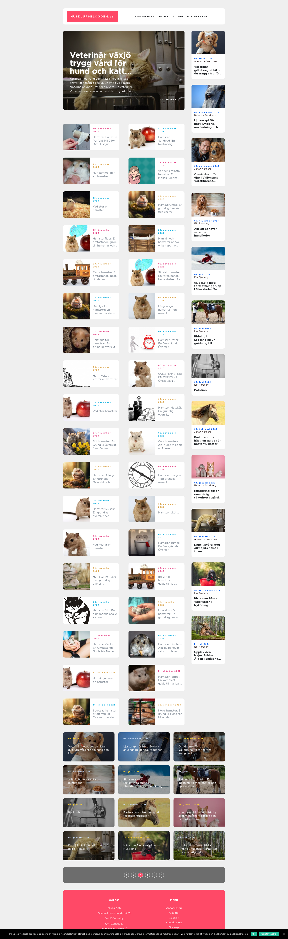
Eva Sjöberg (201, 277)
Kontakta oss (197, 16)
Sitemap (174, 927)
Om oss (163, 16)
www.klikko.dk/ (117, 928)
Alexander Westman (206, 61)
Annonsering (144, 16)
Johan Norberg (167, 102)
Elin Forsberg (201, 223)
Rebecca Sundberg (205, 115)
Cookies (177, 16)
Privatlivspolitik (269, 934)
